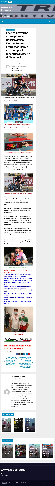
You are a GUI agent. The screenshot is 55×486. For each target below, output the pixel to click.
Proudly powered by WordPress (8, 482)
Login (52, 483)
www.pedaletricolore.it (6, 10)
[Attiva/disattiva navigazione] (52, 21)
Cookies (44, 483)
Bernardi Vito (16, 62)
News (49, 483)
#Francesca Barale (17, 70)
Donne (8, 29)
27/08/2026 (7, 451)
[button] (49, 21)
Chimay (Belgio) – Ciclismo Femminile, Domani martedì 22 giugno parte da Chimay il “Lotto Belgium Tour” (12, 361)
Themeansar (4, 483)
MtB (18, 444)
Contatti (39, 483)
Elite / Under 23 (47, 444)
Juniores (12, 29)
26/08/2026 (34, 451)
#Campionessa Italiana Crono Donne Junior (19, 67)
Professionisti (7, 444)
